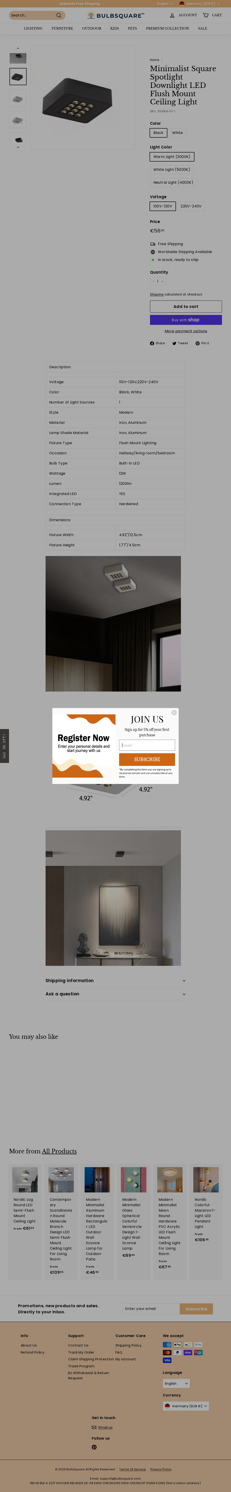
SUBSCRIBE (147, 759)
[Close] (174, 712)
